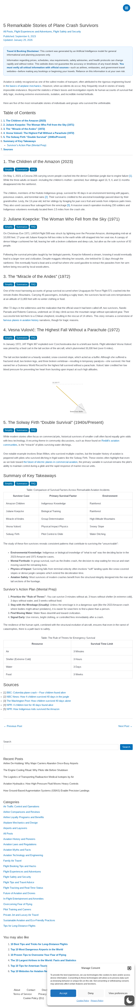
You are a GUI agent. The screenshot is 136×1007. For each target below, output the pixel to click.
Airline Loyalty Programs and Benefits (23, 817)
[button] (129, 968)
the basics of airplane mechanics (23, 86)
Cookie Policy (83, 1001)
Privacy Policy (97, 1001)
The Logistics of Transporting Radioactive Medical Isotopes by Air (38, 777)
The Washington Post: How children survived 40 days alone (39, 701)
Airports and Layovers (15, 828)
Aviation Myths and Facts (17, 849)
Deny (91, 993)
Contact (31, 990)
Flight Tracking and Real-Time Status (23, 887)
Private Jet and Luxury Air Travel (20, 915)
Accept (63, 993)
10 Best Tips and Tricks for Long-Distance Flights (39, 944)
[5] (68, 205)
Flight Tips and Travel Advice (18, 882)
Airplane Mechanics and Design (20, 822)
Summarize (21, 169)
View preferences (118, 993)
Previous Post (13, 726)
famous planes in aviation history (21, 320)
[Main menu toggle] (126, 8)
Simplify (9, 169)
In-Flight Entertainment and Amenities (23, 898)
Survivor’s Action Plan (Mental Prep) (26, 145)
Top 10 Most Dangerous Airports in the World (37, 949)
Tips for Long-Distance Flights (19, 926)
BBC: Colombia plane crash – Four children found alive (36, 692)
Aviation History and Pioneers (19, 839)
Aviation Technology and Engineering (23, 855)
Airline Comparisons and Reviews (21, 812)
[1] (130, 176)
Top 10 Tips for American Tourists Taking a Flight (39, 966)
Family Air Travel (12, 860)
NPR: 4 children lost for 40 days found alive (30, 705)
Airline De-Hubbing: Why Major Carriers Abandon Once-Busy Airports (40, 763)
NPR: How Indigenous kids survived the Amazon (33, 709)
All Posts (8, 31)
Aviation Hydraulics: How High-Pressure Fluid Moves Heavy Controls (40, 783)
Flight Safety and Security (67, 31)
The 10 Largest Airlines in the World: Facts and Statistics (43, 960)
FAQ (33, 169)
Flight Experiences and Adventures (33, 31)
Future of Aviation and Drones (19, 893)
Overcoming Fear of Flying (17, 904)
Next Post (125, 726)
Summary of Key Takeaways (19, 141)
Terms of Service (22, 994)
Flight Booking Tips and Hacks (19, 866)
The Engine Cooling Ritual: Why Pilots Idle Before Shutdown (35, 770)
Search (7, 741)
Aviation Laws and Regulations (19, 844)
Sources (8, 149)
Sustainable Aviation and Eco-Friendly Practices (29, 920)
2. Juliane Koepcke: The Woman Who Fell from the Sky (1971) (38, 124)
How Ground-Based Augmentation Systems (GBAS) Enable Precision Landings (46, 790)
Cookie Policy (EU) (33, 998)
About (17, 990)
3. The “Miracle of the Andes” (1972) (24, 129)
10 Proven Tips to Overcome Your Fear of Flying (38, 955)
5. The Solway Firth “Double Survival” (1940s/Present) (34, 137)
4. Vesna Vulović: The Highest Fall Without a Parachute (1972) (38, 133)
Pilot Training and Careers (17, 909)
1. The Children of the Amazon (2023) (24, 120)
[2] (46, 197)
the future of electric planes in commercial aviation (50, 462)
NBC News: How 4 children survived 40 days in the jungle (38, 696)
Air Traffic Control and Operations (21, 806)
